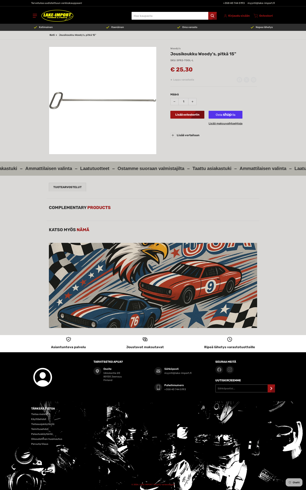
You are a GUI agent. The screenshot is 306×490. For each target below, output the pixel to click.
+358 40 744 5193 (234, 3)
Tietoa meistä (39, 414)
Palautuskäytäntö (42, 434)
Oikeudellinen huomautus (46, 439)
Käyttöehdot (38, 419)
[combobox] (174, 16)
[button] (35, 15)
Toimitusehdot (40, 429)
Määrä (174, 94)
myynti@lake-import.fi (261, 3)
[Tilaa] (271, 388)
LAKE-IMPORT (146, 484)
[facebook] (219, 370)
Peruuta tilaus (39, 444)
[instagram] (230, 370)
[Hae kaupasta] (212, 16)
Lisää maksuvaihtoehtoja (225, 123)
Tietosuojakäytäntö (42, 424)
